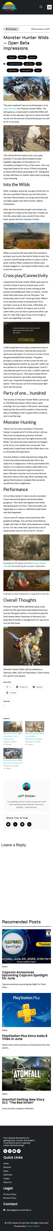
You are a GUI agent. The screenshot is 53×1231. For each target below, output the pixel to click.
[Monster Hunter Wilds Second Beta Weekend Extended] (34, 726)
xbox (38, 70)
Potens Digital (32, 1226)
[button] (49, 7)
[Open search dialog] (41, 7)
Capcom (12, 57)
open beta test (10, 108)
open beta (29, 64)
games (22, 57)
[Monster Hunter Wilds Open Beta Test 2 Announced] (12, 726)
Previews (12, 29)
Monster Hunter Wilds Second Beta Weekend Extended (34, 736)
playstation (13, 70)
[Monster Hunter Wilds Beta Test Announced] (12, 753)
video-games (26, 70)
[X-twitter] (10, 1151)
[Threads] (5, 1151)
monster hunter (15, 64)
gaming (32, 57)
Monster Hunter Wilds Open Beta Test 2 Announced (12, 736)
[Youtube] (14, 1151)
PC (39, 64)
